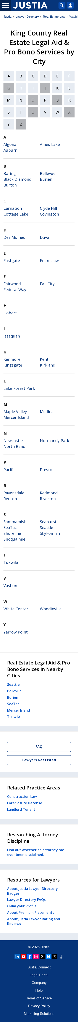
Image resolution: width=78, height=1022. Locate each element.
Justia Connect (39, 967)
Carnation (12, 208)
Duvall (45, 237)
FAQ (39, 746)
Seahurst (48, 521)
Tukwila (10, 562)
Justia (7, 16)
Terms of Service (39, 998)
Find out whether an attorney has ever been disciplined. (36, 852)
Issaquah (11, 336)
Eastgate (11, 260)
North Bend (14, 446)
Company (39, 983)
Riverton (48, 498)
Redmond (49, 492)
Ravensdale (13, 492)
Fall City (47, 283)
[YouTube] (23, 956)
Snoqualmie (14, 539)
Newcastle (13, 440)
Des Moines (14, 237)
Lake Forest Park (19, 388)
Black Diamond (17, 179)
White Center (15, 608)
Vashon (10, 585)
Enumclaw (49, 260)
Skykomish (50, 533)
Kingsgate (12, 365)
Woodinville (51, 608)
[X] (54, 956)
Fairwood (12, 283)
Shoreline (12, 533)
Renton (10, 498)
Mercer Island (16, 417)
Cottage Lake (15, 214)
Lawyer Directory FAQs (26, 899)
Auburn (10, 150)
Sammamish (14, 521)
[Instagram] (36, 956)
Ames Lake (50, 144)
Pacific (9, 469)
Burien (46, 179)
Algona (9, 144)
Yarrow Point (15, 632)
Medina (47, 411)
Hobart (10, 312)
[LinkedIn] (17, 956)
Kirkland (47, 365)
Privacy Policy (39, 1006)
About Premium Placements (30, 912)
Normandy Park (54, 440)
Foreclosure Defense (24, 803)
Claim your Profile (22, 906)
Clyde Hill (48, 208)
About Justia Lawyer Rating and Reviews (33, 921)
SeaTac (10, 527)
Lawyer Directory (27, 16)
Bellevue (47, 173)
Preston (47, 469)
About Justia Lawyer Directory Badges (32, 891)
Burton (10, 185)
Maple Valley (15, 411)
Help (39, 990)
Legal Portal (39, 975)
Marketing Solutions (39, 1014)
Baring (9, 173)
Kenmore (11, 359)
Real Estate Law (54, 16)
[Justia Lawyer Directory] (61, 956)
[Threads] (42, 956)
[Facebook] (29, 956)
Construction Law (22, 796)
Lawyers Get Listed (39, 760)
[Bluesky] (48, 956)
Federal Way (14, 289)
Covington (49, 214)
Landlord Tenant (21, 809)
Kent (44, 359)
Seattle (46, 527)
